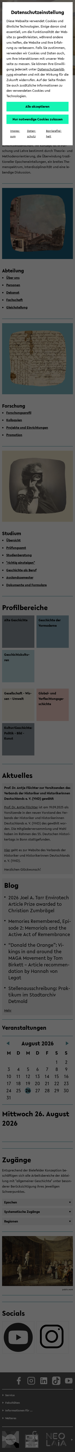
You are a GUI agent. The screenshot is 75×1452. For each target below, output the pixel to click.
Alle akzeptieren (37, 106)
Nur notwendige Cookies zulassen (37, 119)
